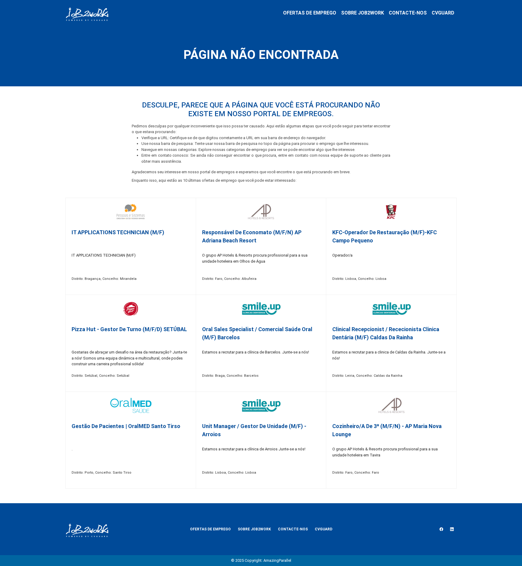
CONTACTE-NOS (408, 13)
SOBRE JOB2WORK (362, 13)
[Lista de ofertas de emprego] (87, 13)
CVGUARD (443, 13)
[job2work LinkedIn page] (452, 529)
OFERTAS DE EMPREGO (309, 13)
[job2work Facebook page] (441, 529)
